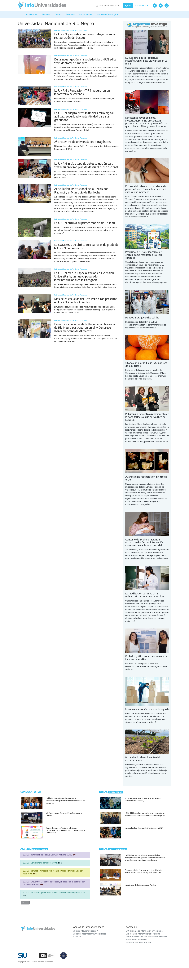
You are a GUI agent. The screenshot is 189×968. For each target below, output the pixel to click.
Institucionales (85, 14)
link (74, 855)
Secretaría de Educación (136, 940)
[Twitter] (161, 5)
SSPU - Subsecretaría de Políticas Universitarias (146, 937)
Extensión (70, 14)
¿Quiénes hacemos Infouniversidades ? (90, 934)
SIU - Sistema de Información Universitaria (144, 931)
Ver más (25, 903)
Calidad (58, 14)
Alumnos (46, 14)
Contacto (77, 937)
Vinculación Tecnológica (107, 14)
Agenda (128, 5)
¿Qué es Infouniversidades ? (85, 931)
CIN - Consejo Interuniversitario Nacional (143, 934)
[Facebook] (155, 5)
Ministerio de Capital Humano (138, 942)
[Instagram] (167, 5)
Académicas (31, 14)
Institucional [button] (140, 5)
